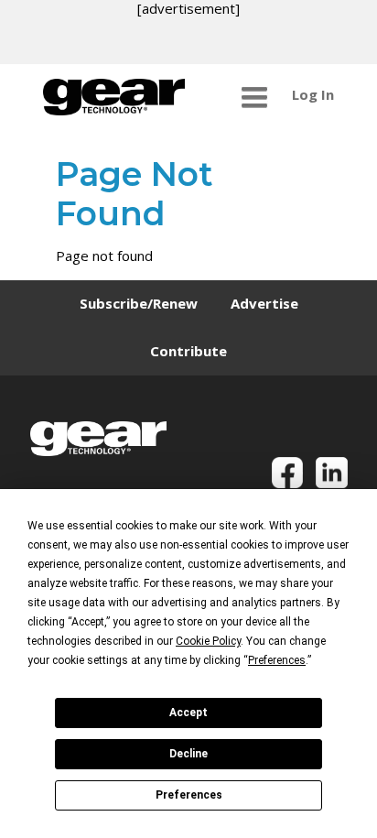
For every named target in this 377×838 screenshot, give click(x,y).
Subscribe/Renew (139, 303)
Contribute (188, 351)
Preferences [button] (277, 660)
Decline (188, 753)
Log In (313, 94)
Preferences (189, 795)
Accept (188, 712)
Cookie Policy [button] (208, 641)
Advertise (264, 303)
